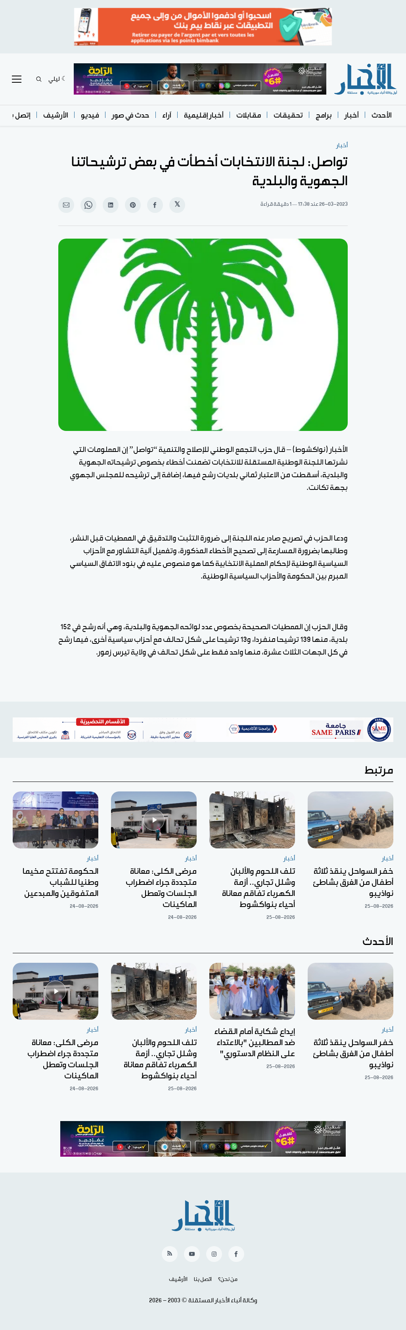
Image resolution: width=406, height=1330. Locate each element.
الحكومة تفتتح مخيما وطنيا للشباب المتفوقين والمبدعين (60, 882)
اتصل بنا (203, 1279)
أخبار (352, 115)
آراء (166, 115)
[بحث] (39, 79)
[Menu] (16, 79)
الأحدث (382, 115)
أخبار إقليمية (204, 115)
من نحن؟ (227, 1279)
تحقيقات (288, 115)
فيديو (90, 115)
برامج (324, 115)
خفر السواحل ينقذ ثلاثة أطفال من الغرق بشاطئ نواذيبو (353, 882)
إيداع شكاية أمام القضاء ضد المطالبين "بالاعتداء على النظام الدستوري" (254, 1042)
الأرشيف (55, 115)
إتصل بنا (18, 115)
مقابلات (248, 115)
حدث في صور (130, 115)
